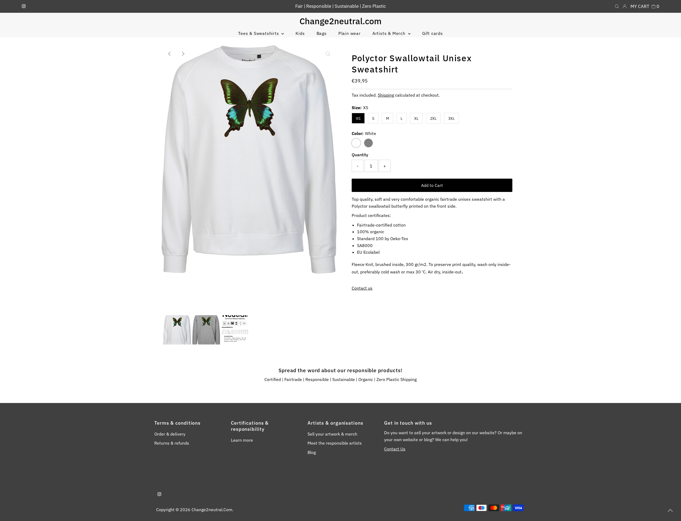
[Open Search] (616, 6)
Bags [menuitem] (322, 33)
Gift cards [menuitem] (432, 33)
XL (416, 118)
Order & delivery (169, 434)
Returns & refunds (171, 443)
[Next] (183, 54)
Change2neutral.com (340, 21)
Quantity (360, 154)
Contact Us (394, 449)
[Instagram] (23, 6)
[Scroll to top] (670, 510)
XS (358, 118)
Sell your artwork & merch (332, 434)
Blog (312, 452)
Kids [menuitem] (300, 33)
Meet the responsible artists (335, 443)
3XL (451, 118)
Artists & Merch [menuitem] (389, 33)
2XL (433, 118)
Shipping (386, 95)
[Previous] (170, 54)
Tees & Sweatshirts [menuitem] (259, 33)
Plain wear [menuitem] (349, 33)
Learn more (242, 440)
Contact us (362, 288)
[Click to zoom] (328, 54)
